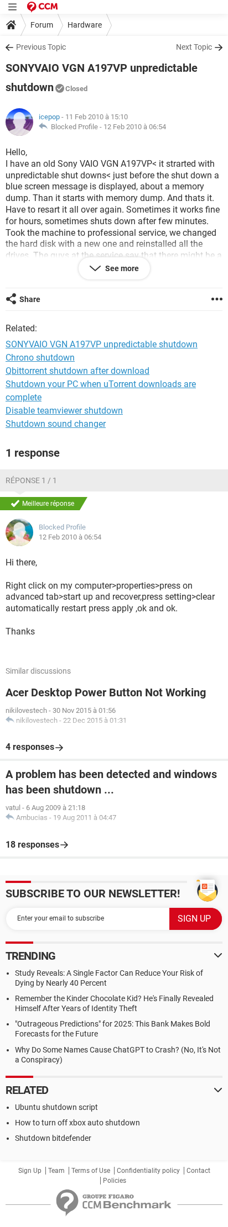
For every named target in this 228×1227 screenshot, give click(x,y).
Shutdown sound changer (56, 424)
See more (121, 268)
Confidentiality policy (148, 1171)
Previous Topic (41, 47)
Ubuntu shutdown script (56, 1107)
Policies (114, 1180)
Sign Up (30, 1171)
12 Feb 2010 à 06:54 (134, 127)
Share (29, 299)
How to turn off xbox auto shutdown (77, 1122)
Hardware (85, 24)
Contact (198, 1171)
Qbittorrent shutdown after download (77, 371)
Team (56, 1171)
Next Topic (194, 47)
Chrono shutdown (40, 357)
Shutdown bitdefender (53, 1138)
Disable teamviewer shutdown (64, 410)
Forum (41, 24)
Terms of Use (90, 1171)
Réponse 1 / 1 (31, 480)
